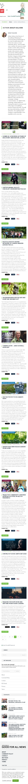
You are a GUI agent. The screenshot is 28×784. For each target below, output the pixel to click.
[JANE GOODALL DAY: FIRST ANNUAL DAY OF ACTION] (4, 735)
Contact (4, 680)
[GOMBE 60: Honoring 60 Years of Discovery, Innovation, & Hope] (14, 127)
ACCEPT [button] (15, 780)
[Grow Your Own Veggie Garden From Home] (14, 437)
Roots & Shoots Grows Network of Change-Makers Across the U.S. (13, 243)
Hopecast (5, 331)
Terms (3, 689)
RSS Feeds (4, 683)
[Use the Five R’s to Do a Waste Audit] (14, 388)
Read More (5, 169)
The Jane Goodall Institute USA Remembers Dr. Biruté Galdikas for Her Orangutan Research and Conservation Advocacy (17, 727)
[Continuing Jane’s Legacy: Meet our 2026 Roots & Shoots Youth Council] (4, 715)
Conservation (6, 122)
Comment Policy (6, 677)
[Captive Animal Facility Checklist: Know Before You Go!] (14, 178)
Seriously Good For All (8, 227)
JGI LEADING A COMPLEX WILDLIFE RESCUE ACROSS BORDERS (16, 709)
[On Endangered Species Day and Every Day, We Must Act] (14, 288)
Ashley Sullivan (12, 33)
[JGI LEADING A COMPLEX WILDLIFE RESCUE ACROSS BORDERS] (4, 707)
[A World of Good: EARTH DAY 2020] (14, 545)
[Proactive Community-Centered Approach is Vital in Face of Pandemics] (14, 486)
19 (2, 639)
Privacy (3, 686)
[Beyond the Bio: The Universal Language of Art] (4, 700)
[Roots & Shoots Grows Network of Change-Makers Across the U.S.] (14, 233)
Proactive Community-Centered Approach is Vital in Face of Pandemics (14, 496)
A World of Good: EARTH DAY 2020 (15, 554)
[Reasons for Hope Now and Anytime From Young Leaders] (14, 593)
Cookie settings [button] (6, 780)
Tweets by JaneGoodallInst (9, 769)
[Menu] (2, 11)
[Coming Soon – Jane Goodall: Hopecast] (14, 337)
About (3, 674)
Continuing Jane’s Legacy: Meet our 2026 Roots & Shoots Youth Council (17, 717)
